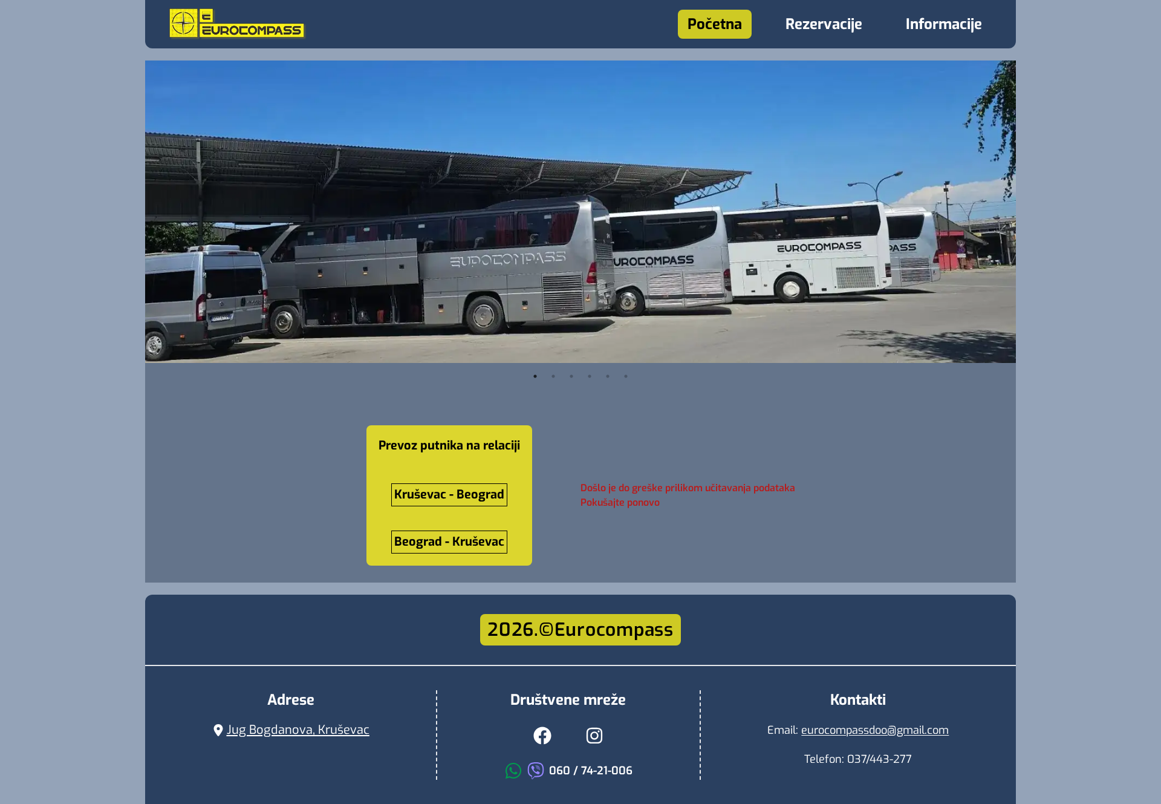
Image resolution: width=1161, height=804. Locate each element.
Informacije (944, 24)
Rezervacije (823, 24)
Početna (715, 24)
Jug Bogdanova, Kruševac (298, 730)
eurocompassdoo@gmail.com (875, 730)
